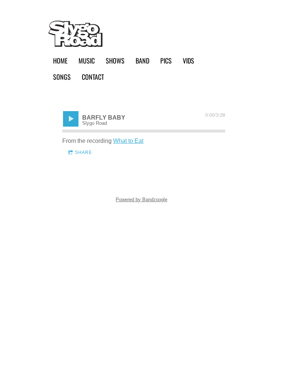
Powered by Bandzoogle (141, 199)
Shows (115, 60)
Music (86, 60)
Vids (188, 60)
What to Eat (128, 141)
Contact (93, 77)
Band (142, 60)
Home (60, 60)
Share (83, 152)
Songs (62, 77)
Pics (166, 60)
